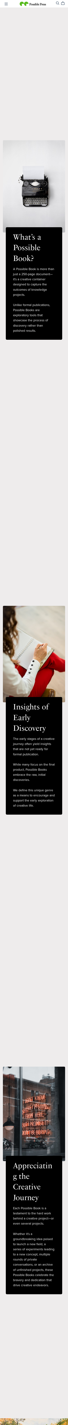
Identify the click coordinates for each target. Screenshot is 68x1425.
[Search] (57, 3)
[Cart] (64, 3)
